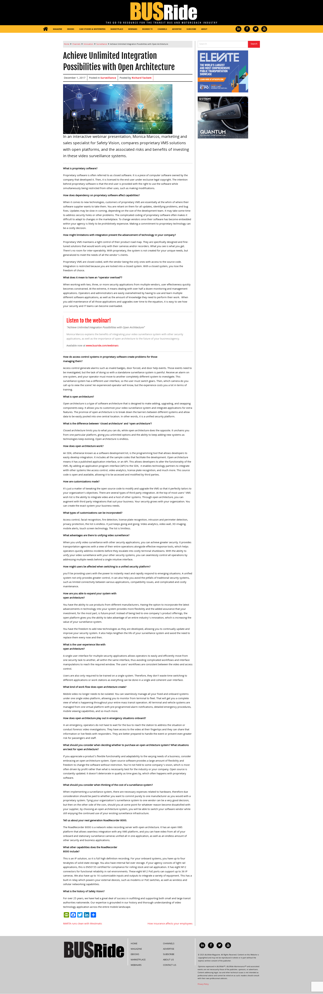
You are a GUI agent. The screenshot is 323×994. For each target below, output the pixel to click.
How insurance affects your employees (170, 924)
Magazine (57, 29)
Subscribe (191, 29)
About (204, 29)
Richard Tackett (141, 78)
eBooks (70, 29)
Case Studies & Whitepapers (92, 29)
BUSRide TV (147, 29)
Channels (162, 29)
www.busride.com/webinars (102, 346)
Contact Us (169, 965)
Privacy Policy (203, 984)
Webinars (132, 29)
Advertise (177, 29)
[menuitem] (45, 29)
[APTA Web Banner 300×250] (223, 71)
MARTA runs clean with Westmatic (82, 924)
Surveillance (108, 78)
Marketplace (117, 29)
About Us (168, 960)
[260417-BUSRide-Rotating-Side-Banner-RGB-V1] (223, 117)
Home (134, 944)
